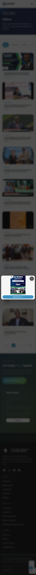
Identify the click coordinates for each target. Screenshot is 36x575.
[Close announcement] (32, 279)
